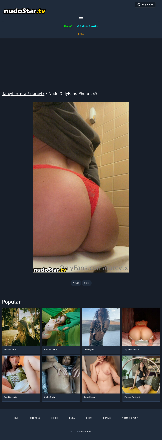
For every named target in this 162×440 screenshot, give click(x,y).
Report (54, 418)
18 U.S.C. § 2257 (130, 418)
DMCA (81, 34)
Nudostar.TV (86, 431)
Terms (89, 418)
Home (16, 418)
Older (86, 283)
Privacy (107, 418)
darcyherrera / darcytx (23, 93)
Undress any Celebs (87, 26)
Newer (76, 283)
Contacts (35, 418)
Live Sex (68, 26)
